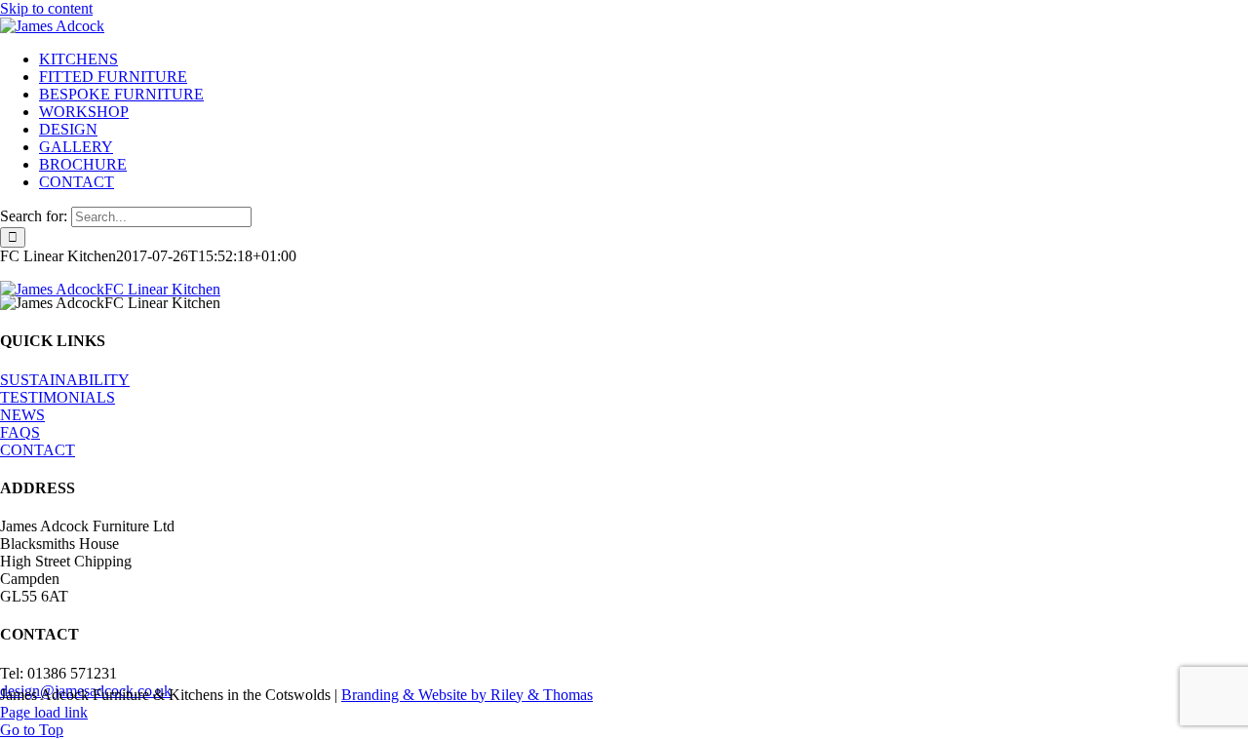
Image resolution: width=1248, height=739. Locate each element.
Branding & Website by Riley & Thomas (467, 694)
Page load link (44, 712)
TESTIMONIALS (57, 397)
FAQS (20, 432)
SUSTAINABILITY (65, 379)
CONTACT (37, 450)
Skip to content (46, 8)
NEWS (22, 415)
